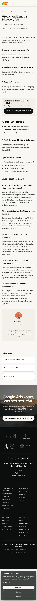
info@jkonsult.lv (18, 473)
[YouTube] (23, 458)
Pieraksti (13, 12)
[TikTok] (18, 458)
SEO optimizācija (7, 526)
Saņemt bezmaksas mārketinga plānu (18, 111)
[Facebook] (10, 458)
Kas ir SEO (5, 523)
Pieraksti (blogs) (6, 520)
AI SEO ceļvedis (6, 529)
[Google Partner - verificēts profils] (26, 436)
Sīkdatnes (24, 552)
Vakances (22, 500)
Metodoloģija (23, 491)
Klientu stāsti (5, 517)
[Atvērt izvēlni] (33, 3)
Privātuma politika (24, 535)
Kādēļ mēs (22, 494)
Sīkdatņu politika (7, 582)
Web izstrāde (6, 499)
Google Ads (5, 496)
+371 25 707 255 (18, 470)
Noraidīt (18, 592)
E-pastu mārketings (7, 505)
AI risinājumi (5, 508)
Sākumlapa (5, 12)
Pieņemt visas (18, 587)
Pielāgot (18, 596)
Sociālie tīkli (5, 502)
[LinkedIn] (14, 458)
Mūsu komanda (23, 488)
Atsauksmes (22, 497)
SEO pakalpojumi (7, 493)
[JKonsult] (5, 3)
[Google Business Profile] (27, 458)
